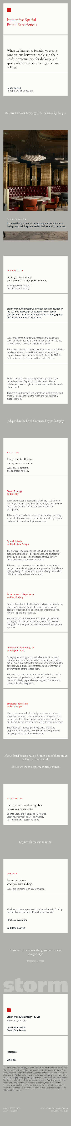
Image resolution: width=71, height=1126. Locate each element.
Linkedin (11, 1060)
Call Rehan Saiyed (16, 928)
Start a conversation (17, 920)
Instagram (12, 1052)
